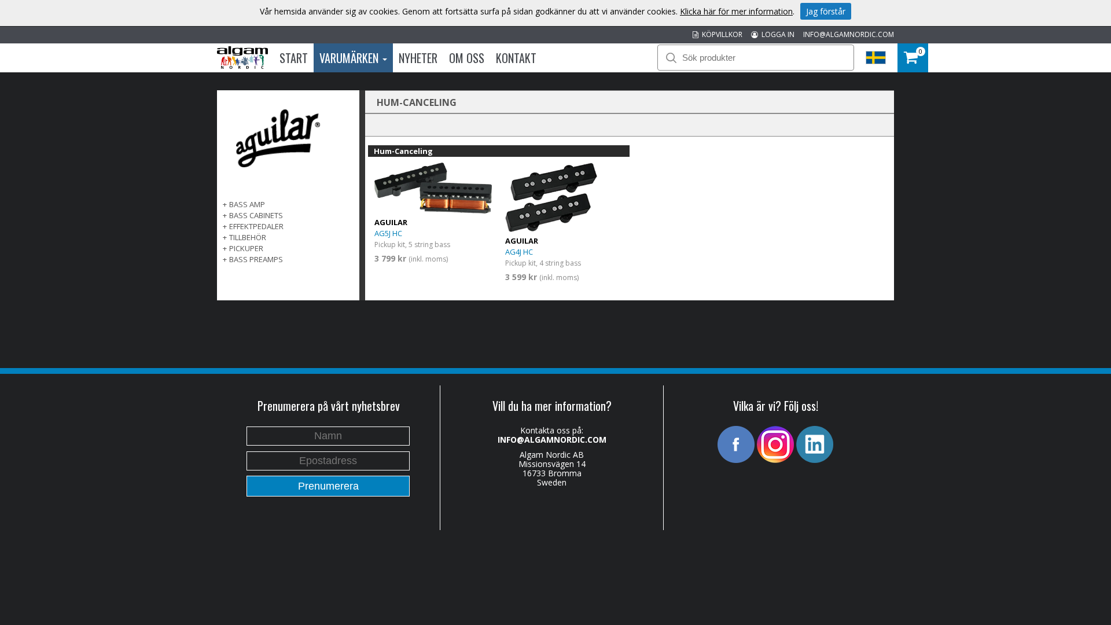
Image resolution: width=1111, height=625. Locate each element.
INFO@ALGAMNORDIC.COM (848, 34)
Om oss (466, 58)
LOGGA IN (776, 34)
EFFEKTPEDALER (256, 226)
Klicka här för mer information (736, 11)
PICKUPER (246, 248)
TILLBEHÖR (247, 237)
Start (293, 58)
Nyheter (418, 58)
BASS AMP (247, 204)
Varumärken (350, 58)
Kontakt (516, 58)
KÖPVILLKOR (720, 34)
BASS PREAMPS (256, 259)
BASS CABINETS (256, 215)
